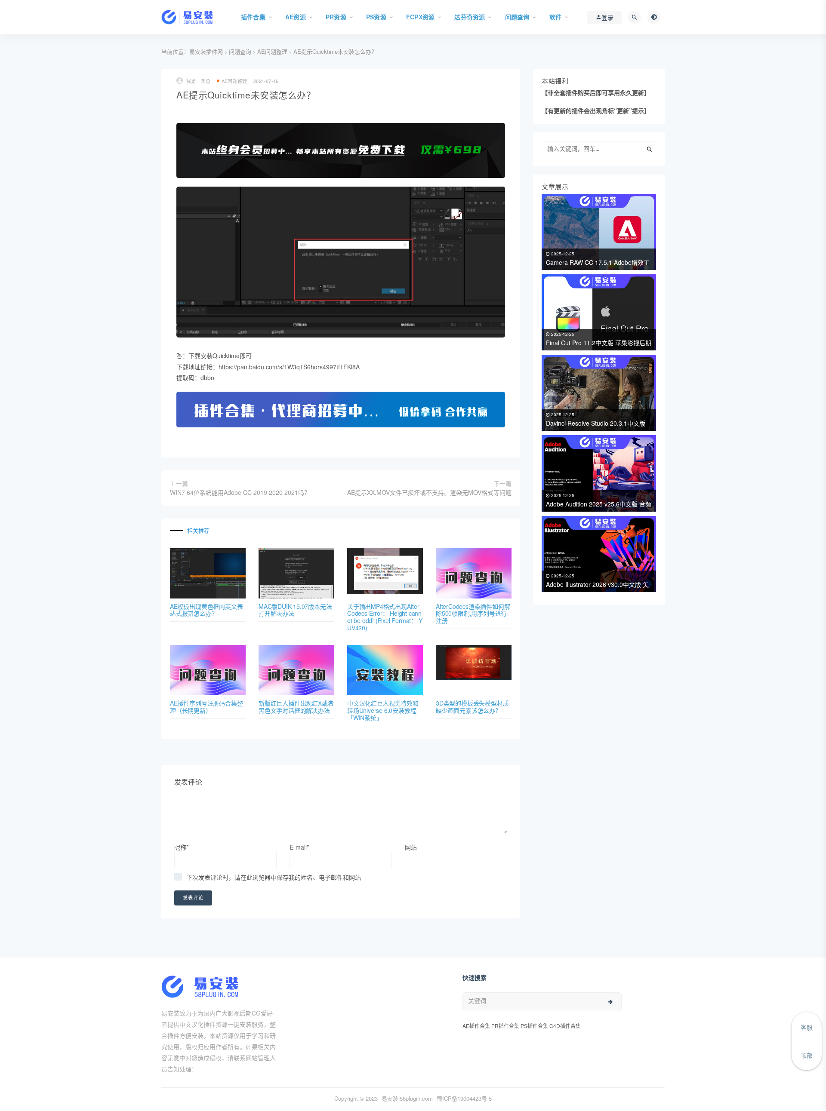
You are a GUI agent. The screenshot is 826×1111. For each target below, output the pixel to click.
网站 (411, 847)
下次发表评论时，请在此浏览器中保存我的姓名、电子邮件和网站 (273, 877)
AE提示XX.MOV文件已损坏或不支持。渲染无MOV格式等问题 (429, 492)
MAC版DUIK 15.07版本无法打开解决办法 (295, 610)
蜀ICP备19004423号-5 (464, 1098)
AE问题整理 (272, 51)
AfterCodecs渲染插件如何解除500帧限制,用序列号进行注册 (473, 613)
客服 (807, 1027)
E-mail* (299, 847)
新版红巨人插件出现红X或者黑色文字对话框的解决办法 (296, 707)
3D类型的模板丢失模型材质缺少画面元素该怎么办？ (472, 707)
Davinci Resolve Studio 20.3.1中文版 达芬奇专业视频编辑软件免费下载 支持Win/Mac (598, 421)
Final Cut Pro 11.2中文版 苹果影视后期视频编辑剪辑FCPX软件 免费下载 (598, 340)
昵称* (181, 847)
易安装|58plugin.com (407, 1098)
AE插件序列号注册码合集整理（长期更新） (206, 707)
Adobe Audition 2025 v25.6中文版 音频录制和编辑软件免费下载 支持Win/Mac (598, 502)
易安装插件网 (206, 51)
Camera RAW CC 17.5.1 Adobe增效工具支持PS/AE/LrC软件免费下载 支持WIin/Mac (598, 260)
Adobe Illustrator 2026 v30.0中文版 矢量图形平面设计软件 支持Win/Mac (597, 582)
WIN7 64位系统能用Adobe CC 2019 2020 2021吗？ (240, 492)
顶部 (807, 1055)
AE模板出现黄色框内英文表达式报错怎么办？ (206, 610)
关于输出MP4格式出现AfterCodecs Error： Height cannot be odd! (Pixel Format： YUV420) (384, 617)
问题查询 (240, 51)
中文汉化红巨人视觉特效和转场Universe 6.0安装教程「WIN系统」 (383, 710)
